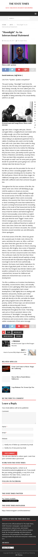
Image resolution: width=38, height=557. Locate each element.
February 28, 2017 (9, 41)
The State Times (22, 41)
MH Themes (19, 555)
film (8, 332)
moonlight (18, 332)
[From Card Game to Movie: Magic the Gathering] (6, 369)
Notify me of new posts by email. (15, 448)
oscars (18, 336)
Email (4, 433)
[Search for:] (19, 18)
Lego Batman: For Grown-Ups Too (23, 387)
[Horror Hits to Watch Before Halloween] (6, 379)
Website (4, 439)
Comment (5, 411)
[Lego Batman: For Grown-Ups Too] (6, 389)
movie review (8, 336)
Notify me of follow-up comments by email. (18, 445)
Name (4, 427)
